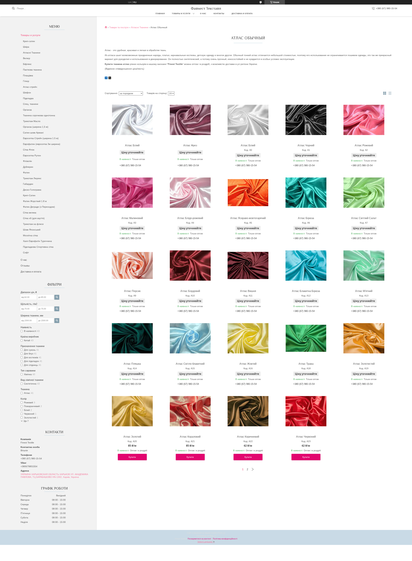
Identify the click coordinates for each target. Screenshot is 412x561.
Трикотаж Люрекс (32, 178)
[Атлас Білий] (132, 119)
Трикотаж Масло (31, 121)
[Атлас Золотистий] (363, 338)
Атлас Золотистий (364, 363)
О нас (203, 13)
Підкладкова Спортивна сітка (38, 247)
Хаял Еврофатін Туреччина (37, 241)
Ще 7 (26, 421)
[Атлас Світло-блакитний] (190, 338)
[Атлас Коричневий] (248, 411)
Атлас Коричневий (248, 436)
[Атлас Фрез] (190, 119)
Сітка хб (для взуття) (34, 218)
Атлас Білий (132, 145)
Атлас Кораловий (190, 436)
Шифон (27, 92)
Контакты (219, 13)
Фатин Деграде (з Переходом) (39, 207)
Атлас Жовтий (248, 363)
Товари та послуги (119, 27)
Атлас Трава (306, 363)
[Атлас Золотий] (132, 411)
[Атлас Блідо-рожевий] (190, 192)
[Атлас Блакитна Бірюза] (306, 265)
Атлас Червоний (306, 436)
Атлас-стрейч (30, 87)
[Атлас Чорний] (306, 119)
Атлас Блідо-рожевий (190, 218)
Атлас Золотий (132, 436)
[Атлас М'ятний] (363, 265)
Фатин (26, 172)
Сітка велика (29, 212)
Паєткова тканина (32, 69)
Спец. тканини (30, 104)
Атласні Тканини (31, 52)
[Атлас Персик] (132, 265)
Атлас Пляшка (132, 363)
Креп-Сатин (29, 195)
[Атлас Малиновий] (132, 192)
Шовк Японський (31, 229)
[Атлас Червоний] (306, 411)
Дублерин (28, 167)
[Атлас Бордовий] (190, 265)
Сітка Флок (28, 149)
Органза (27, 109)
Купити (132, 457)
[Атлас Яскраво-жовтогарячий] (248, 192)
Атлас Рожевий (364, 145)
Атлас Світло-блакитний (190, 363)
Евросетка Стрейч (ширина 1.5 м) (41, 138)
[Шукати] (13, 8)
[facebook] (106, 78)
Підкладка (28, 98)
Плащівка (28, 75)
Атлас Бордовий (190, 291)
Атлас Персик (132, 291)
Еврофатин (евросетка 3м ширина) (41, 144)
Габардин (28, 184)
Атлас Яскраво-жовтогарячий (248, 218)
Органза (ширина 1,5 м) (35, 127)
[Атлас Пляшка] (132, 338)
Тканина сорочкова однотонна (39, 115)
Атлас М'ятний (363, 291)
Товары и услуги (181, 13)
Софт (26, 252)
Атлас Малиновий (132, 218)
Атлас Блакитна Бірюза (306, 291)
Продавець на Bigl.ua (206, 536)
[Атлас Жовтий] (248, 338)
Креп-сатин (29, 41)
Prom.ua (221, 533)
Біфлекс (27, 64)
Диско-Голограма (32, 189)
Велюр (26, 58)
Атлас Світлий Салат (363, 218)
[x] (109, 78)
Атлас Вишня (248, 291)
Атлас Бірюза (306, 218)
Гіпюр (26, 81)
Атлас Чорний (306, 145)
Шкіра (26, 47)
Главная (160, 13)
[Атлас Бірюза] (306, 192)
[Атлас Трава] (306, 338)
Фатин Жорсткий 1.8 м (35, 201)
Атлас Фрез (190, 145)
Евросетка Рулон (32, 155)
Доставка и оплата (242, 13)
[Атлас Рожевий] (363, 119)
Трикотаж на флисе (33, 224)
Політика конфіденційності (225, 539)
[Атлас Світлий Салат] (363, 192)
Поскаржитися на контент (199, 539)
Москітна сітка (30, 235)
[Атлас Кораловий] (190, 411)
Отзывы (25, 265)
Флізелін (27, 161)
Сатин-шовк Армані (33, 132)
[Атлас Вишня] (248, 265)
